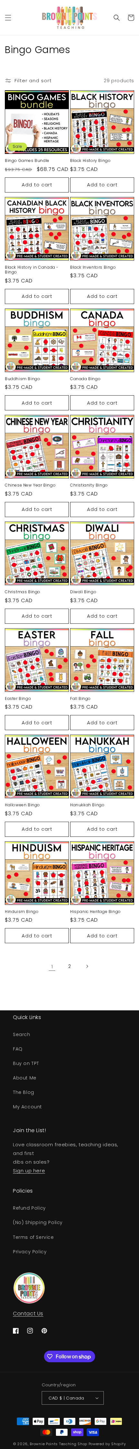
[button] (8, 18)
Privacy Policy (30, 1251)
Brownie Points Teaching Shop (58, 1443)
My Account (27, 1107)
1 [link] (52, 966)
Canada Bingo (85, 378)
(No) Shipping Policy (38, 1222)
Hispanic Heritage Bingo (95, 911)
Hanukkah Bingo (87, 805)
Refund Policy (29, 1208)
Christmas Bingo (22, 592)
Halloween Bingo (22, 805)
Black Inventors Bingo (93, 267)
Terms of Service (33, 1237)
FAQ (18, 1049)
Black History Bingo (90, 160)
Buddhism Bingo (22, 378)
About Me (25, 1078)
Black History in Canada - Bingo (32, 270)
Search (21, 1034)
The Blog (23, 1092)
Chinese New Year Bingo (30, 485)
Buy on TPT (26, 1063)
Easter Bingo (18, 698)
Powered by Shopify (107, 1443)
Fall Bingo (80, 698)
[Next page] (87, 966)
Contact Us (28, 1313)
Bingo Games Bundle (27, 160)
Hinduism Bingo (21, 911)
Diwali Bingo (83, 592)
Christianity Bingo (89, 485)
